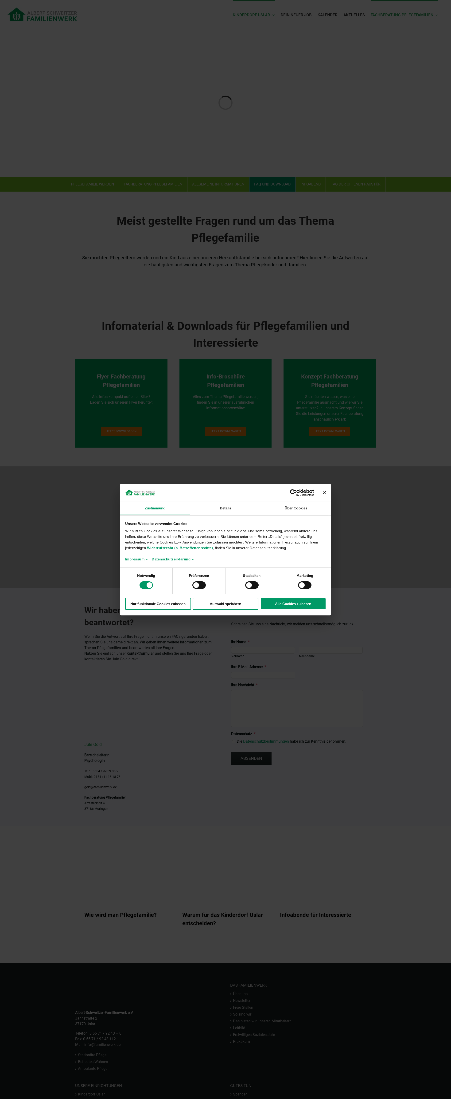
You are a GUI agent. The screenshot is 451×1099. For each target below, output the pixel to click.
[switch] (199, 585)
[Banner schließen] (324, 492)
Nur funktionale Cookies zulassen (158, 604)
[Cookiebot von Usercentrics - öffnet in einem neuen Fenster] (293, 492)
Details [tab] (225, 508)
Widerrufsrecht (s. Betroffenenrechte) (180, 548)
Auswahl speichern (225, 604)
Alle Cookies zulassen (293, 604)
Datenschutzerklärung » (173, 559)
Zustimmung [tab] (155, 508)
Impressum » (136, 559)
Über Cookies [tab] (296, 508)
